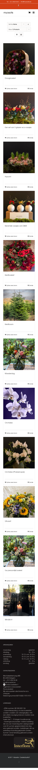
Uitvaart (8, 521)
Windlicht (8, 619)
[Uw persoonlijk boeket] (19, 551)
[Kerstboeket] (19, 256)
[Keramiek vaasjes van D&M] (19, 206)
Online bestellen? (11, 684)
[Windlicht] (19, 600)
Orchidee (9, 422)
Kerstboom (9, 324)
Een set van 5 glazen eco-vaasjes (18, 127)
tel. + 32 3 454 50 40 (10, 680)
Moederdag (10, 373)
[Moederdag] (19, 354)
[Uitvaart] (19, 502)
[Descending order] (28, 24)
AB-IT (28, 757)
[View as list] (21, 35)
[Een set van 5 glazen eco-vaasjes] (19, 108)
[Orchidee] (19, 403)
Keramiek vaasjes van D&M (16, 225)
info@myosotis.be (26, 2)
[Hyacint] (19, 157)
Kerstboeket (9, 275)
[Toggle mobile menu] (34, 12)
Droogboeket (10, 78)
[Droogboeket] (19, 59)
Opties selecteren (11, 88)
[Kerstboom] (19, 305)
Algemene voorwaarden (12, 687)
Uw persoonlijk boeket (13, 570)
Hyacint (8, 176)
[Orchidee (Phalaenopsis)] (19, 452)
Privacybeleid (8, 689)
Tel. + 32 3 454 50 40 (13, 2)
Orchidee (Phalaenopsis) (15, 472)
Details (31, 88)
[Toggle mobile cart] (29, 12)
